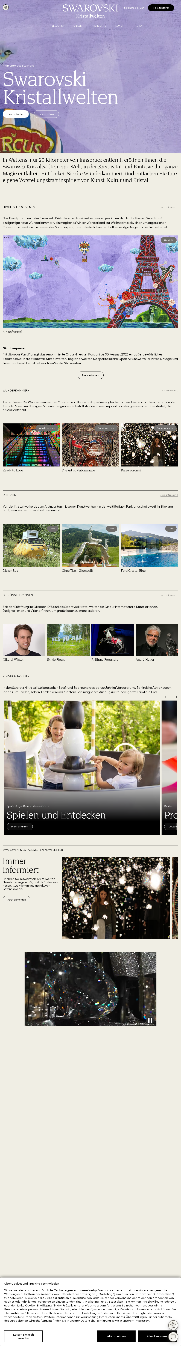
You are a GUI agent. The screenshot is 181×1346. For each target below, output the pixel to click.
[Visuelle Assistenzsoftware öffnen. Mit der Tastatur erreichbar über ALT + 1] (173, 1325)
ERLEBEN (78, 25)
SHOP (139, 25)
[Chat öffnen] (173, 1337)
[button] (4, 237)
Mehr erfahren (90, 375)
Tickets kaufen (15, 114)
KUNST (119, 25)
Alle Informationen (22, 826)
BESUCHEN (58, 25)
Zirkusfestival (46, 114)
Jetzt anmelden (16, 899)
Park (53, 528)
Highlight (168, 240)
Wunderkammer (47, 428)
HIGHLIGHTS (99, 25)
